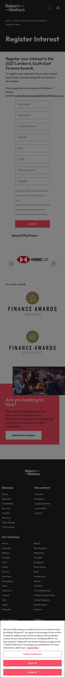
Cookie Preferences (32, 654)
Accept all (32, 672)
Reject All (32, 663)
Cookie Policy (33, 647)
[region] (32, 649)
